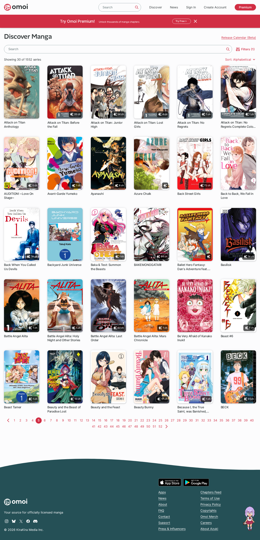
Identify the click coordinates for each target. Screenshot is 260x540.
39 (246, 420)
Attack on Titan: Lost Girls (148, 124)
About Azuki (209, 529)
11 (76, 420)
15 (100, 420)
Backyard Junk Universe (64, 265)
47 (130, 426)
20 (130, 420)
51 (155, 426)
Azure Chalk (142, 194)
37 (234, 420)
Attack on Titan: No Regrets (190, 124)
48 (136, 426)
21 (136, 420)
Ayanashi (97, 194)
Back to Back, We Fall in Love (237, 196)
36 (228, 420)
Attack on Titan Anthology (14, 124)
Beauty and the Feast (105, 407)
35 (221, 420)
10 (70, 420)
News (174, 7)
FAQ (161, 510)
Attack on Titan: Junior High (107, 124)
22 (142, 420)
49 (142, 426)
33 (209, 420)
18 (118, 420)
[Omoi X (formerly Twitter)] (21, 521)
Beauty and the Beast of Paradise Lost (64, 409)
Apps (162, 492)
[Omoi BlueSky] (13, 521)
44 (112, 426)
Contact (164, 516)
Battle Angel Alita (16, 336)
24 (154, 420)
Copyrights (208, 510)
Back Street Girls (189, 194)
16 (106, 420)
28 (179, 420)
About (162, 504)
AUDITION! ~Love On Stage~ (18, 196)
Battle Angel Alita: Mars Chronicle (150, 338)
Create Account (215, 7)
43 (106, 426)
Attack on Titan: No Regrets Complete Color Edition (237, 124)
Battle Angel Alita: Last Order (106, 338)
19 (124, 420)
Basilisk (226, 265)
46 (124, 426)
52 (161, 426)
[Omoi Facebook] (28, 521)
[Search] (137, 7)
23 (148, 420)
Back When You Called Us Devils (20, 267)
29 (185, 420)
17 (112, 420)
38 (240, 420)
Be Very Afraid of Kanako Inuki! (194, 338)
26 (167, 420)
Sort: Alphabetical (238, 59)
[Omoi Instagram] (6, 521)
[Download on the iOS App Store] (169, 482)
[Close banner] (195, 21)
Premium (245, 7)
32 (203, 420)
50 (148, 426)
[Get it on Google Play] (196, 482)
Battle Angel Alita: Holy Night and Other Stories (63, 338)
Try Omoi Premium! (77, 21)
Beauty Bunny (143, 407)
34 (215, 420)
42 (100, 426)
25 (161, 420)
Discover (155, 7)
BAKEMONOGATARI (147, 265)
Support (164, 523)
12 (82, 420)
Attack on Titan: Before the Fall (63, 124)
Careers (206, 523)
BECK (225, 407)
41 (94, 426)
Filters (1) (247, 49)
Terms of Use (210, 498)
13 (88, 420)
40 (252, 420)
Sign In (191, 7)
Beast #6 (227, 336)
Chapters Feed (210, 492)
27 (173, 420)
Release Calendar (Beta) (238, 37)
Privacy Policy (210, 504)
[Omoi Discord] (35, 521)
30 (191, 420)
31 (197, 420)
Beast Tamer (12, 407)
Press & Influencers (172, 529)
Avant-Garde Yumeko (62, 194)
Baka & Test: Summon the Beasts (106, 267)
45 (118, 426)
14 (94, 420)
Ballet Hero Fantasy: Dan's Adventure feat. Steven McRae (192, 267)
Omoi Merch (209, 516)
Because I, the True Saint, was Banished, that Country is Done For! (192, 409)
